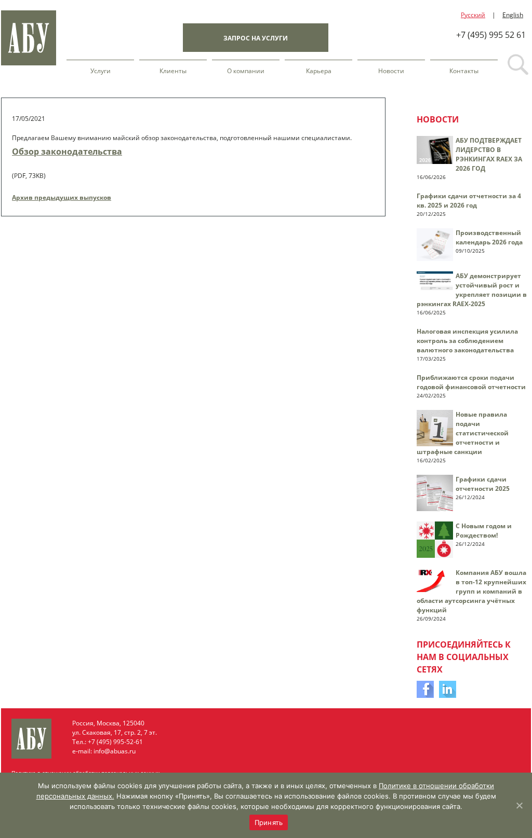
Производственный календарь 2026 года (489, 237)
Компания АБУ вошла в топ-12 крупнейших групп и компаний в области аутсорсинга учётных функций (471, 591)
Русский (473, 14)
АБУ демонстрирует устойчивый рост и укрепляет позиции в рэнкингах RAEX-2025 (472, 289)
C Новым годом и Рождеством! (484, 530)
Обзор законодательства (67, 151)
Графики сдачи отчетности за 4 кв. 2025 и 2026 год (469, 200)
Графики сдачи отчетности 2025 (483, 484)
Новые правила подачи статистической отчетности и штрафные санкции (463, 433)
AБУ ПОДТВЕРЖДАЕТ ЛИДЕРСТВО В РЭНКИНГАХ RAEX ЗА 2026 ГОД (489, 154)
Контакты (463, 70)
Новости (391, 70)
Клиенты (173, 70)
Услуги (100, 70)
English (512, 14)
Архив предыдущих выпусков (61, 197)
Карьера (318, 70)
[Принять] (519, 805)
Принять (269, 822)
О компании (245, 70)
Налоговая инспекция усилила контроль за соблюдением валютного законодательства (467, 340)
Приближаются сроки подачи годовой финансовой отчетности (471, 382)
